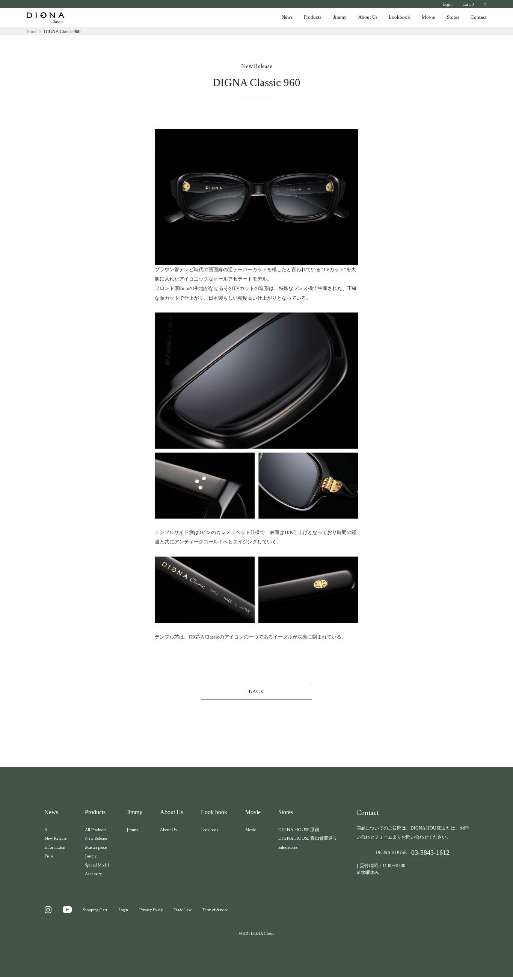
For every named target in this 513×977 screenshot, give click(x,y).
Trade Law (183, 909)
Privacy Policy (151, 909)
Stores (453, 17)
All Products (95, 829)
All (47, 829)
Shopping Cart (95, 909)
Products (312, 17)
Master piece (96, 847)
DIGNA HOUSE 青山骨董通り (307, 838)
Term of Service (215, 909)
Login (448, 4)
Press (48, 856)
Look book (214, 812)
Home (31, 31)
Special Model (97, 865)
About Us (367, 17)
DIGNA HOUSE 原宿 (298, 829)
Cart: (468, 4)
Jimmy (340, 17)
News (287, 17)
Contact (479, 17)
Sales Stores (287, 847)
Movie (428, 17)
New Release (55, 838)
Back (256, 691)
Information (54, 847)
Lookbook (399, 17)
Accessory (93, 873)
